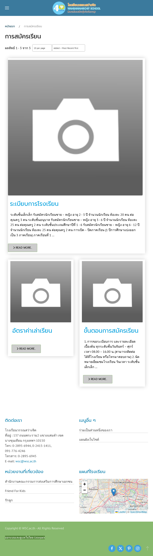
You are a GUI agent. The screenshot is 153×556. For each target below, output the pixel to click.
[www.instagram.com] (137, 548)
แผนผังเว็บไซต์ (89, 439)
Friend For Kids (15, 491)
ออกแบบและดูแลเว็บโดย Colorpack (25, 537)
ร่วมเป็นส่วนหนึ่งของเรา (95, 430)
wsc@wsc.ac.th (26, 461)
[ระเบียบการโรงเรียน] (75, 127)
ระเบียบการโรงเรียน (34, 203)
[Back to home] (76, 8)
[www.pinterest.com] (129, 548)
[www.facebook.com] (112, 548)
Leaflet (122, 511)
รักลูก (9, 500)
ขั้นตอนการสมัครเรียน (111, 330)
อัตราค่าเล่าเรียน (32, 330)
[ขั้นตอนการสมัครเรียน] (112, 291)
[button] (7, 8)
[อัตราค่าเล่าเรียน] (40, 291)
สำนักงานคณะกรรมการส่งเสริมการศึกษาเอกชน (38, 481)
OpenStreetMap (138, 511)
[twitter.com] (120, 548)
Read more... (23, 248)
